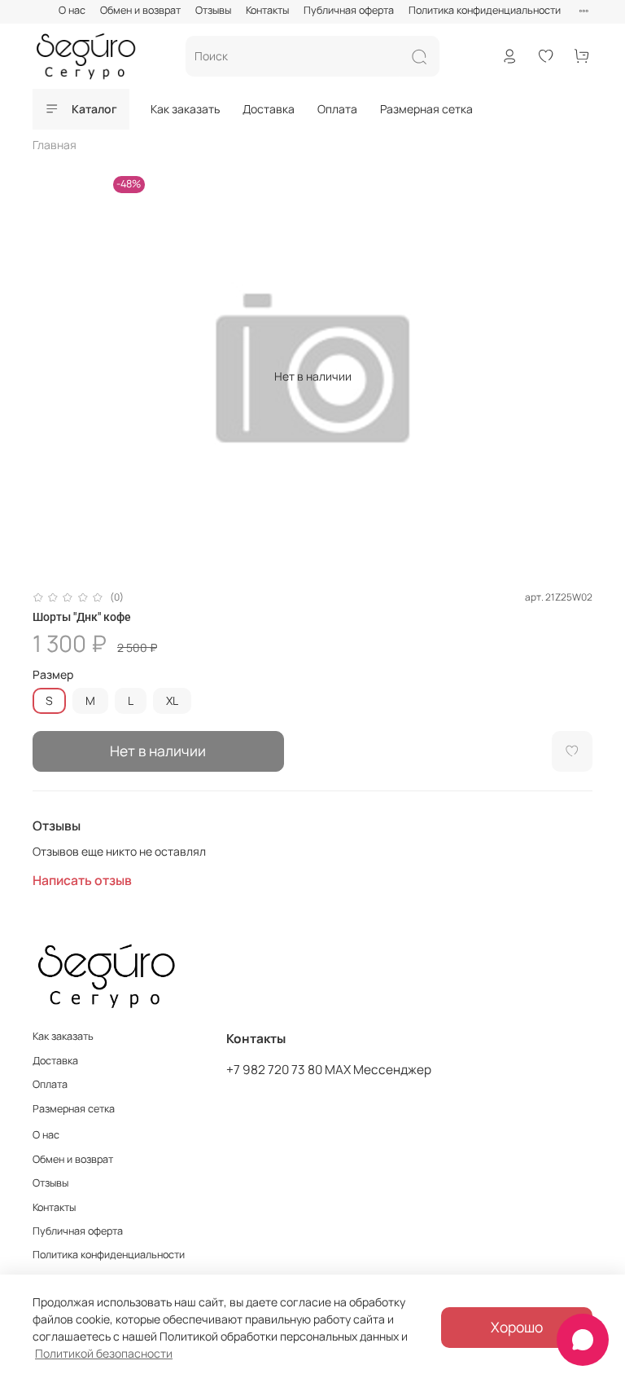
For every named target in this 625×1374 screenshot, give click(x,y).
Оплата (337, 109)
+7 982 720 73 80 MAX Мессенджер (328, 1069)
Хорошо (517, 1327)
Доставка (269, 109)
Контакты (267, 10)
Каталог (94, 109)
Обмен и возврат (140, 10)
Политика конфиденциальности (485, 10)
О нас (72, 10)
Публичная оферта (349, 10)
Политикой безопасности (104, 1353)
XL (172, 700)
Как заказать (185, 109)
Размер (53, 675)
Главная (54, 144)
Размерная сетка (426, 109)
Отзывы (213, 10)
